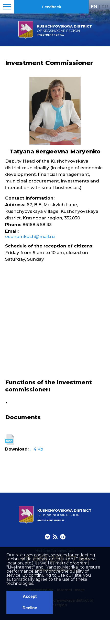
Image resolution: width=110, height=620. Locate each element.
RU (105, 7)
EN (94, 7)
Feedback (51, 7)
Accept (30, 596)
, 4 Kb (36, 449)
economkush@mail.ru (30, 236)
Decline (30, 608)
